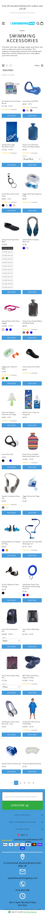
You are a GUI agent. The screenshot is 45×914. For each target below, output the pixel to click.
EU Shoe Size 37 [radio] (7, 252)
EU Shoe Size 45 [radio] (7, 280)
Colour (24, 156)
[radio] (24, 110)
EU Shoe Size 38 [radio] (7, 255)
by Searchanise (30, 912)
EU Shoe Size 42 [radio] (7, 269)
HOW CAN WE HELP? (22, 815)
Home (22, 30)
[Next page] (33, 783)
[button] (3, 65)
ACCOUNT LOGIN (22, 829)
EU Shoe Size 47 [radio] (7, 287)
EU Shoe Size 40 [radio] (7, 262)
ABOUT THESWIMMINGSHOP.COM (22, 822)
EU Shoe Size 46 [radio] (7, 284)
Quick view (11, 116)
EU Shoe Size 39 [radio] (7, 259)
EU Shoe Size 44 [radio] (7, 276)
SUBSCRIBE (18, 805)
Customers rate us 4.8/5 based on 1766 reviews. (28, 840)
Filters (37, 65)
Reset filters (8, 70)
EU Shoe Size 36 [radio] (7, 248)
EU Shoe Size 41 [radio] (7, 266)
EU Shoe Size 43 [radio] (7, 273)
